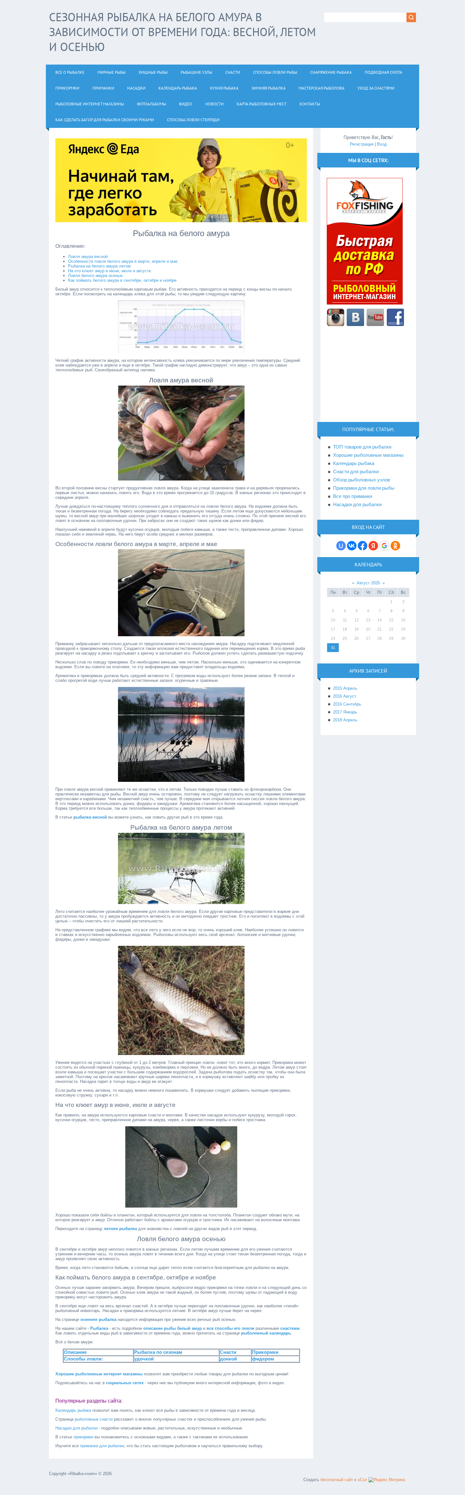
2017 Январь (345, 712)
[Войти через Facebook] (362, 545)
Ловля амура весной (88, 256)
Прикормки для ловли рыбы (363, 488)
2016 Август (344, 696)
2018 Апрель (345, 720)
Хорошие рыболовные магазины (368, 455)
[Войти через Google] (384, 546)
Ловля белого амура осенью (95, 275)
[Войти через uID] (341, 545)
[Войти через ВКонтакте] (351, 545)
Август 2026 (368, 583)
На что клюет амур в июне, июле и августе (109, 270)
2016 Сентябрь (347, 704)
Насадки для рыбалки (76, 1428)
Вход (382, 144)
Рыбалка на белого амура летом (99, 266)
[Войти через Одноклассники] (395, 545)
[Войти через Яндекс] (373, 545)
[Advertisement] (368, 377)
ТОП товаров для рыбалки (362, 446)
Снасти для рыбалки (356, 471)
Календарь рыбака (73, 1410)
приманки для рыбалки (102, 1445)
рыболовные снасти (94, 1419)
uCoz (362, 1479)
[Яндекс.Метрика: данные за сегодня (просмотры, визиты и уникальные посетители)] (387, 1479)
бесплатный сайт (336, 1479)
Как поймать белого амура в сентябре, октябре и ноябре (122, 280)
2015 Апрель (345, 688)
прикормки (83, 1437)
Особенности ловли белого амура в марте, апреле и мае (122, 261)
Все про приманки (352, 496)
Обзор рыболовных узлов (361, 479)
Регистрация (362, 144)
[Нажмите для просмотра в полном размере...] (181, 351)
